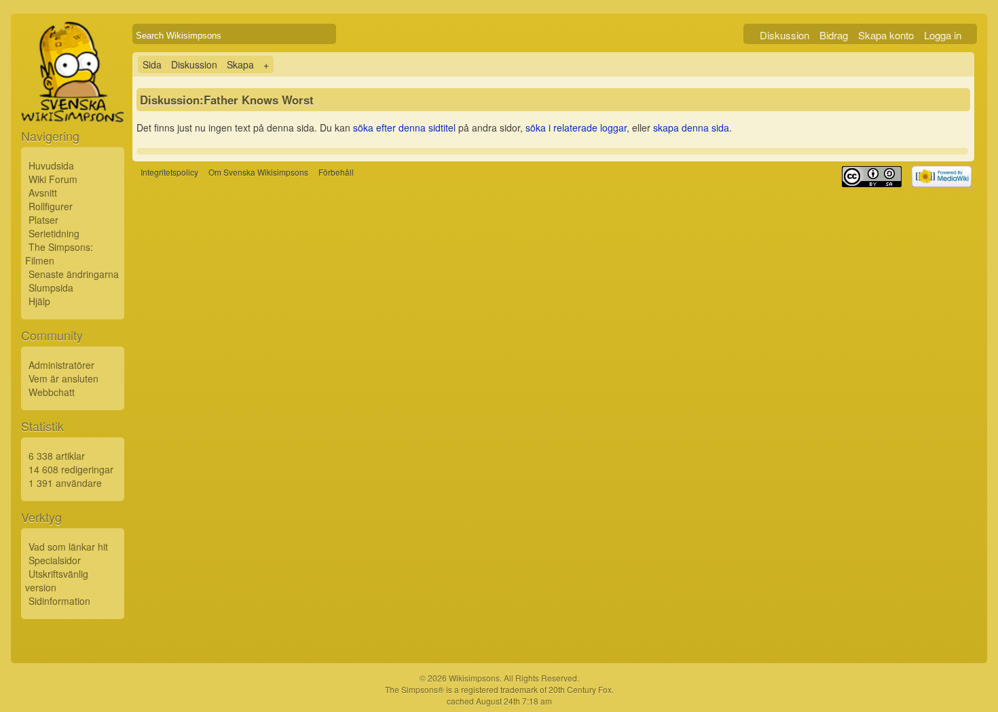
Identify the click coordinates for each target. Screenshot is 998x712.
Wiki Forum (53, 179)
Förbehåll (336, 172)
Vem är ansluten (63, 378)
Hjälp (39, 301)
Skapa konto (886, 35)
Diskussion (784, 35)
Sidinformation (59, 601)
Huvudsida (51, 165)
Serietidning (54, 233)
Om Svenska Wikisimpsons (258, 172)
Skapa (240, 64)
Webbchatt (52, 392)
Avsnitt (43, 192)
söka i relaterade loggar (576, 127)
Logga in (942, 35)
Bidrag (833, 35)
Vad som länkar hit (68, 546)
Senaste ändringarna (74, 274)
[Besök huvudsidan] (72, 103)
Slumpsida (51, 287)
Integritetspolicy (169, 172)
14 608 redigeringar (71, 469)
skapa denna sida (691, 127)
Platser (43, 219)
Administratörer (61, 365)
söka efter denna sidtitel (404, 127)
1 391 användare (65, 483)
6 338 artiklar (57, 455)
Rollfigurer (51, 206)
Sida (152, 64)
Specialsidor (55, 560)
